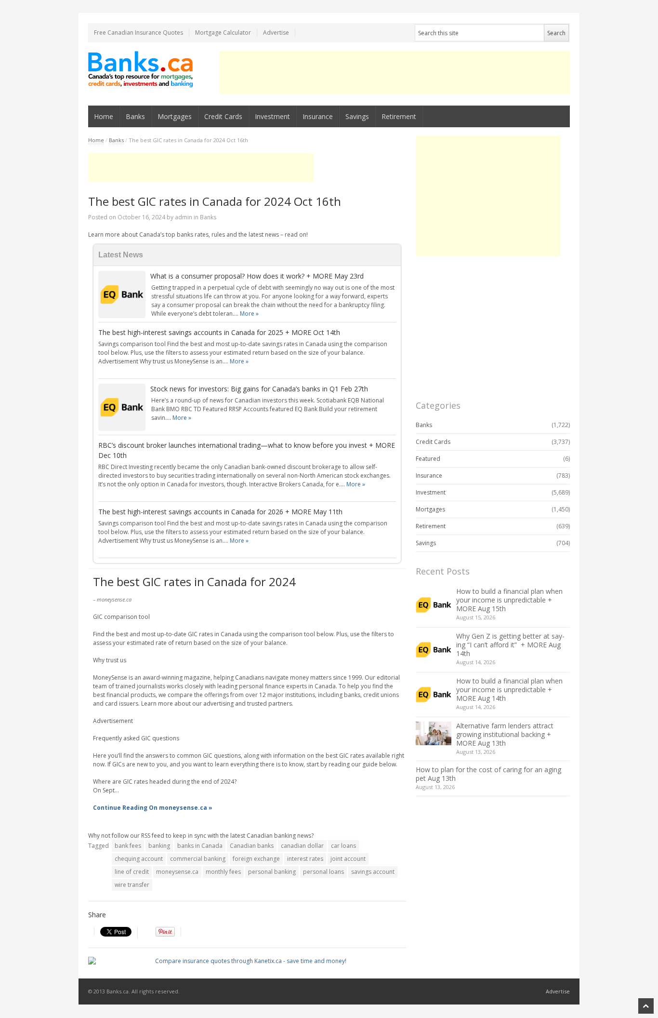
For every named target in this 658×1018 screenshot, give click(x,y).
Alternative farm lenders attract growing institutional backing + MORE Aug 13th (504, 734)
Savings (357, 116)
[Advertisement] (394, 72)
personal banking (272, 872)
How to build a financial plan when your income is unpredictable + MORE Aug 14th (509, 689)
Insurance (318, 116)
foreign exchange (256, 859)
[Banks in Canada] (141, 69)
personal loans (323, 872)
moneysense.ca (177, 872)
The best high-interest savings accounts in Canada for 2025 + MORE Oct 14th (219, 332)
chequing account (139, 859)
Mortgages (175, 116)
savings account (373, 872)
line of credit (132, 872)
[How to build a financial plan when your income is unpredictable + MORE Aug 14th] (433, 694)
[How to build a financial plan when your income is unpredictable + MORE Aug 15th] (433, 605)
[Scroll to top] (646, 1006)
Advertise (276, 32)
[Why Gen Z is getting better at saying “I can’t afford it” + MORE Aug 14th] (433, 650)
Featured (428, 459)
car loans (343, 846)
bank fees (128, 846)
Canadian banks (252, 846)
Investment (272, 116)
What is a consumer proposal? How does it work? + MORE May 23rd (257, 276)
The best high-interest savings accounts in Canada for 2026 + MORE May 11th (220, 511)
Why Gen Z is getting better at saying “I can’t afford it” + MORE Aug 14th (510, 644)
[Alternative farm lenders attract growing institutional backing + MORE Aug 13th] (433, 733)
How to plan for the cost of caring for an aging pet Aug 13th (488, 774)
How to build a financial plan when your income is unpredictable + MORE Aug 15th (509, 600)
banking (159, 846)
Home (103, 116)
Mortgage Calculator (223, 32)
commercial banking (197, 859)
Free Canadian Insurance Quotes (138, 32)
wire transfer (132, 885)
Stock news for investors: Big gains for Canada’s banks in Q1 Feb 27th (259, 388)
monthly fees (223, 872)
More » (249, 313)
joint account (348, 859)
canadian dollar (302, 846)
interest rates (305, 859)
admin (183, 217)
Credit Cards (223, 116)
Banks (135, 116)
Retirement (399, 116)
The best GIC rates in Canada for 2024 (194, 581)
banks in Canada (200, 846)
